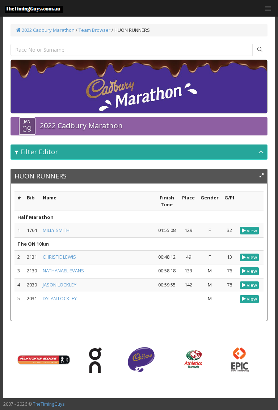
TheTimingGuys (48, 404)
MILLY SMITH (56, 230)
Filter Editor (38, 151)
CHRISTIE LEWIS (59, 257)
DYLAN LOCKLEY (60, 298)
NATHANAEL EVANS (63, 270)
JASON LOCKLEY (59, 284)
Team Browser (94, 30)
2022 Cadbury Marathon (48, 30)
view (251, 230)
